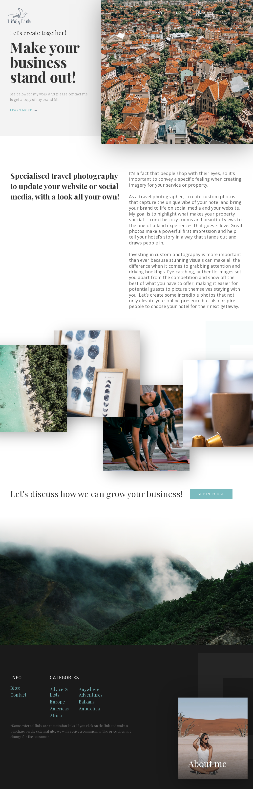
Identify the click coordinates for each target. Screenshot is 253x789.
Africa (56, 715)
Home (157, 12)
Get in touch (211, 494)
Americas (59, 708)
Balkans (87, 701)
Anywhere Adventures (91, 692)
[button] (181, 12)
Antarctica (89, 708)
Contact (231, 12)
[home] (15, 15)
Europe (57, 701)
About (205, 12)
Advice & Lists (59, 692)
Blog (15, 688)
